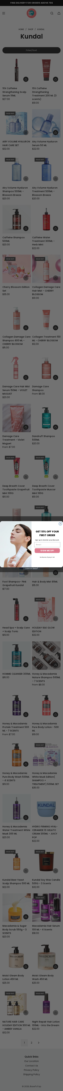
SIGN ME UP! (47, 550)
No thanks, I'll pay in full (47, 557)
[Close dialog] (60, 523)
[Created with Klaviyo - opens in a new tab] (31, 568)
